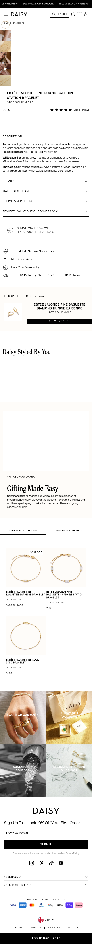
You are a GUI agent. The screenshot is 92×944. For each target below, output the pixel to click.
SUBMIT (46, 844)
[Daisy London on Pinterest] (41, 863)
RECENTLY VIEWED (69, 530)
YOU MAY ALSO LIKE (23, 530)
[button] (86, 14)
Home (6, 23)
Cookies (54, 928)
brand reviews (82, 110)
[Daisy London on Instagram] (31, 863)
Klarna (73, 928)
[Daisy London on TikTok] (51, 863)
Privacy (35, 928)
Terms (18, 928)
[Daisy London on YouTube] (61, 863)
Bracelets (18, 23)
